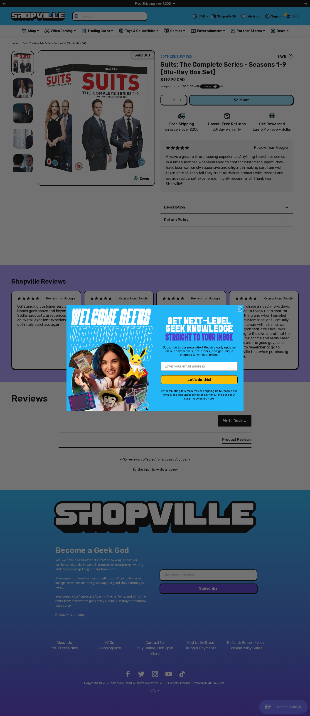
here (211, 398)
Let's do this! (199, 380)
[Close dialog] (239, 309)
